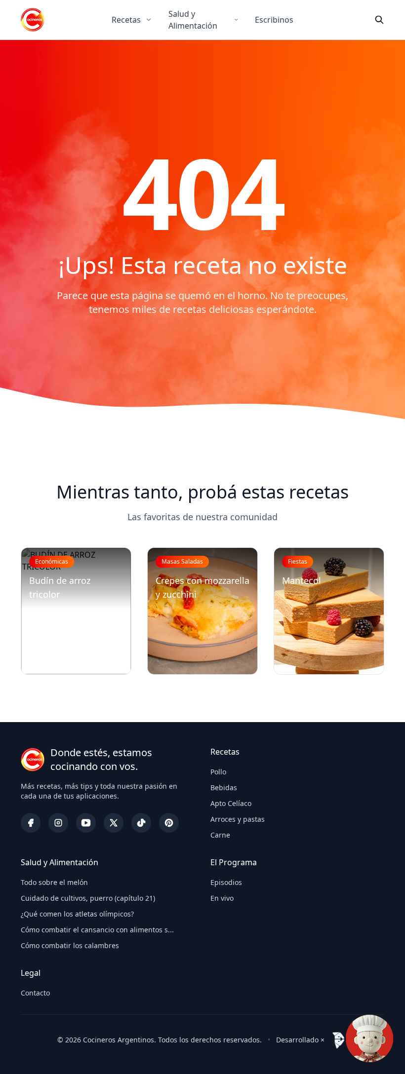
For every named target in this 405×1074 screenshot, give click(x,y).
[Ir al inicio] (32, 20)
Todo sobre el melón (54, 882)
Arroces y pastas (237, 819)
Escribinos (274, 19)
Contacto (35, 992)
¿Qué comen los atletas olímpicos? (77, 914)
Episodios (226, 882)
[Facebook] (30, 823)
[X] (113, 823)
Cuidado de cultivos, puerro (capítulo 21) (88, 898)
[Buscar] (379, 20)
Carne (220, 835)
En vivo (222, 898)
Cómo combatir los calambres (70, 945)
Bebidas (223, 787)
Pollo (218, 771)
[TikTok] (141, 823)
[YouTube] (86, 823)
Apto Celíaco (230, 803)
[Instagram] (58, 823)
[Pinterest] (169, 823)
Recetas (126, 19)
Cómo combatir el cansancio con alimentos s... (97, 929)
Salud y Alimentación (192, 19)
